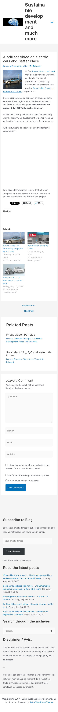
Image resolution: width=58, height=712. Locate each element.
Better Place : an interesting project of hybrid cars (13, 248)
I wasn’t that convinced (43, 71)
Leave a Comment (12, 66)
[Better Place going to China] (38, 238)
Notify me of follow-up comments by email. (28, 475)
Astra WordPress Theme (41, 702)
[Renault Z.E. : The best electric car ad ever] (14, 270)
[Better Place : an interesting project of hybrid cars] (14, 238)
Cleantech (28, 359)
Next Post (29, 311)
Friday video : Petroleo (20, 334)
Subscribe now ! (13, 551)
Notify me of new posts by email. (24, 480)
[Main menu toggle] (52, 22)
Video (25, 66)
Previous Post (29, 306)
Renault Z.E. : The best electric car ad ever (12, 280)
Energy (27, 339)
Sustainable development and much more (35, 22)
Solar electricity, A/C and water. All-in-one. (28, 354)
